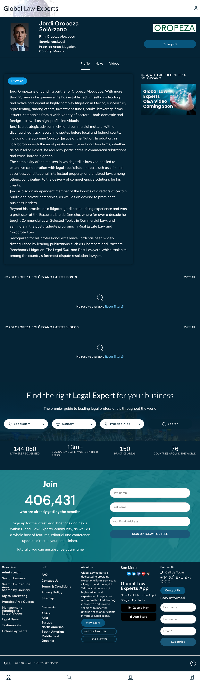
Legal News (10, 619)
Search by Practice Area (16, 585)
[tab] (17, 81)
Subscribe (178, 642)
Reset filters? (114, 306)
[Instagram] (148, 574)
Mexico (51, 51)
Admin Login (11, 572)
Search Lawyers (14, 578)
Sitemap (48, 598)
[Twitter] (129, 574)
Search (173, 424)
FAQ (45, 575)
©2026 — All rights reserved (36, 663)
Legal (52, 42)
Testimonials (11, 625)
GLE (7, 663)
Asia (45, 618)
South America (53, 632)
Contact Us (50, 581)
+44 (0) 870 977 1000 (176, 579)
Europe (47, 622)
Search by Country (16, 590)
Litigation (57, 47)
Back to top (193, 663)
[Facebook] (139, 574)
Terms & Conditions (56, 586)
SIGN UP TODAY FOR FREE (150, 534)
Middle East (50, 636)
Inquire (172, 44)
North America (53, 627)
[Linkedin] (134, 574)
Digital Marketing (14, 596)
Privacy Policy (52, 592)
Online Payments (14, 631)
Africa (46, 613)
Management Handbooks (12, 609)
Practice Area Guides (18, 602)
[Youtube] (144, 574)
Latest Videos (12, 613)
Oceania (48, 641)
